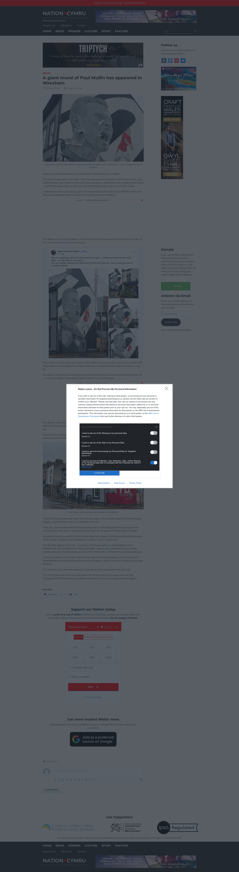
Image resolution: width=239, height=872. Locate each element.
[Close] (167, 389)
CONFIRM (99, 473)
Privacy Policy (135, 483)
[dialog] (119, 436)
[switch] (153, 433)
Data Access (119, 483)
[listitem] (119, 426)
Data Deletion (104, 483)
